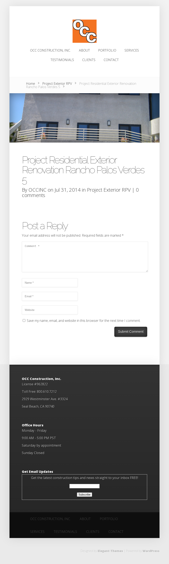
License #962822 (35, 384)
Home (30, 83)
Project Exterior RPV (57, 83)
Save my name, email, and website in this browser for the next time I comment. (84, 320)
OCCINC (37, 189)
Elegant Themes (110, 551)
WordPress (151, 551)
